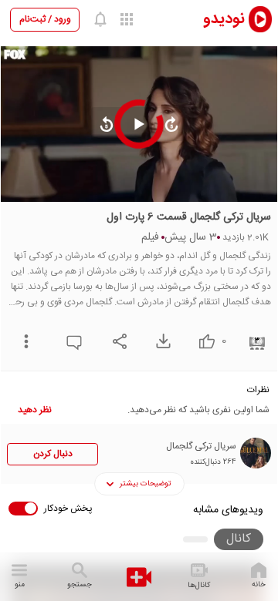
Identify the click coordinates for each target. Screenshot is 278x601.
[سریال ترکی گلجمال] (255, 453)
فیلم (150, 237)
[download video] (159, 341)
